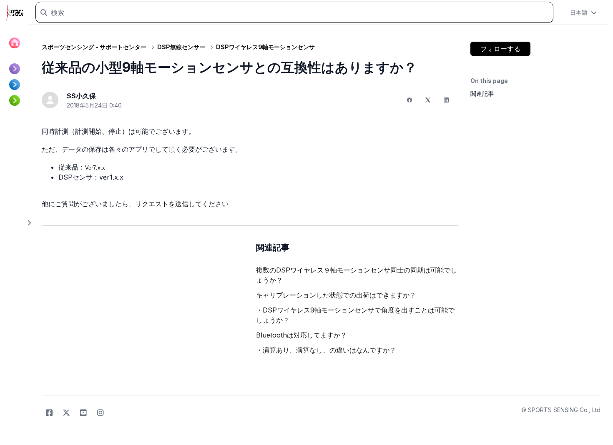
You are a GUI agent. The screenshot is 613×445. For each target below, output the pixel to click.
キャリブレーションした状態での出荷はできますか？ (336, 295)
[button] (583, 12)
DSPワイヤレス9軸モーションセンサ (265, 46)
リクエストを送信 (161, 204)
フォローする (500, 49)
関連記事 (482, 93)
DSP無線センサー (181, 46)
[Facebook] (409, 100)
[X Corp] (428, 100)
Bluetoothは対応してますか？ (301, 335)
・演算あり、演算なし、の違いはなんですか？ (326, 350)
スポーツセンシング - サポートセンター (94, 46)
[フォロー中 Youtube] (83, 412)
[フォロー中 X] (66, 412)
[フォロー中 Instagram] (100, 412)
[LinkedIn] (446, 100)
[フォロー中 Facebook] (49, 412)
